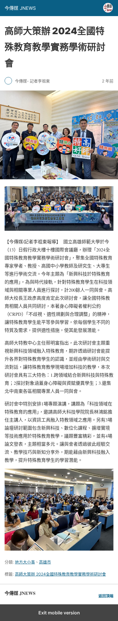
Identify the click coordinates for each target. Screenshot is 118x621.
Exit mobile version (59, 613)
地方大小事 (25, 562)
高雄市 (45, 562)
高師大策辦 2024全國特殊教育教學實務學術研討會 (60, 574)
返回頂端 (106, 596)
